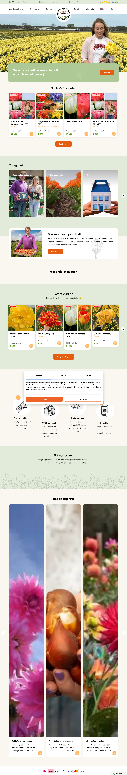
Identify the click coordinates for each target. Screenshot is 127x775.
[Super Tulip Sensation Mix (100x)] (104, 106)
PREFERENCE (83, 399)
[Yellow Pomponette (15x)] (21, 318)
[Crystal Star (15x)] (105, 318)
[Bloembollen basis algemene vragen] (63, 620)
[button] (107, 72)
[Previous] (3, 633)
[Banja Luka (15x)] (49, 318)
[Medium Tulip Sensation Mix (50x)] (22, 106)
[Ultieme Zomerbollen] (100, 620)
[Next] (124, 196)
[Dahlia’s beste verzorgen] (26, 620)
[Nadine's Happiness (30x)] (77, 318)
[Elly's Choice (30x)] (77, 106)
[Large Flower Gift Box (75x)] (49, 106)
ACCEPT (44, 399)
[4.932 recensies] (108, 2)
